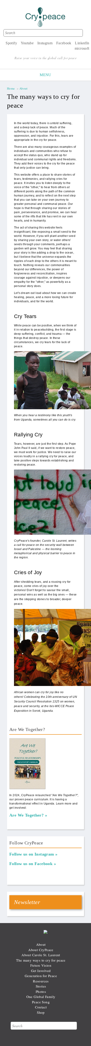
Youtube (27, 43)
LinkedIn (82, 43)
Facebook (63, 43)
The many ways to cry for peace (41, 960)
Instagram (45, 43)
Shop (41, 1012)
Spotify (11, 43)
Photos (41, 991)
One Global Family (41, 996)
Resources (41, 981)
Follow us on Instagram (31, 854)
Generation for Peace (41, 975)
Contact (41, 1007)
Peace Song (41, 1002)
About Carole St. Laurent (40, 955)
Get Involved (41, 970)
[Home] (45, 18)
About (23, 88)
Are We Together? (26, 815)
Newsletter (27, 902)
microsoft (82, 48)
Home (11, 88)
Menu (45, 75)
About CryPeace (40, 949)
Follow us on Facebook (30, 863)
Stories (41, 986)
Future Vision (40, 965)
